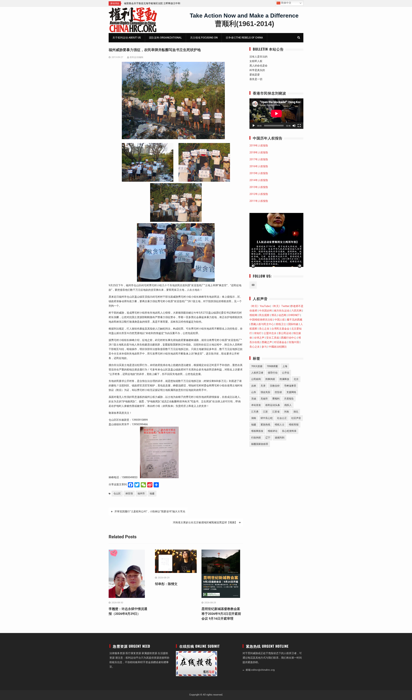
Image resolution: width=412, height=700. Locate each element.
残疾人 (288, 405)
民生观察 (264, 315)
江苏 (265, 411)
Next (299, 266)
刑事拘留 (270, 379)
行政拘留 (256, 437)
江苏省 (276, 411)
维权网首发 (257, 431)
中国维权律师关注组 (261, 319)
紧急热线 (265, 424)
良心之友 (264, 328)
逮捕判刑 (279, 437)
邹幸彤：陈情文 (166, 584)
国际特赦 (293, 324)
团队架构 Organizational (165, 37)
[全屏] (299, 125)
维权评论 (272, 431)
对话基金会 (280, 342)
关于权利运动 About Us (126, 37)
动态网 (282, 315)
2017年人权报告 (258, 159)
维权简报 (294, 424)
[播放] (253, 125)
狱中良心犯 (267, 418)
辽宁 (267, 437)
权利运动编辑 (136, 57)
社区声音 (296, 418)
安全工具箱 (272, 337)
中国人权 (280, 319)
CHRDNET (294, 315)
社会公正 (282, 418)
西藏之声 (267, 342)
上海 (284, 366)
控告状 (278, 392)
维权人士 (279, 424)
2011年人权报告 (258, 200)
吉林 (253, 385)
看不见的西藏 (294, 319)
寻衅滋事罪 (290, 385)
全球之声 (259, 337)
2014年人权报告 (258, 180)
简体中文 (285, 2)
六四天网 (296, 310)
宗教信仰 (275, 385)
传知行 (258, 333)
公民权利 (256, 379)
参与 (264, 346)
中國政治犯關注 (278, 346)
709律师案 (272, 366)
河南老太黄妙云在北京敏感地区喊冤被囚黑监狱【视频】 (205, 522)
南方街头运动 (281, 310)
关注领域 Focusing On (204, 37)
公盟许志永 (270, 333)
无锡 (253, 398)
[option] (153, 3)
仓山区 (117, 493)
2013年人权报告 (258, 187)
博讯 (273, 315)
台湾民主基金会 (280, 328)
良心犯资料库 (289, 431)
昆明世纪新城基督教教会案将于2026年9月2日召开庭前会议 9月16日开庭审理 (221, 613)
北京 (296, 379)
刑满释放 (284, 379)
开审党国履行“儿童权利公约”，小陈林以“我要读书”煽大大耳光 (149, 511)
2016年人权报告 (258, 166)
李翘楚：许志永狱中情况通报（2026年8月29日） (150, 3)
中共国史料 (265, 310)
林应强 (129, 493)
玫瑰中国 (294, 342)
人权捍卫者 (257, 372)
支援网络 (291, 392)
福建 (152, 493)
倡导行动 (272, 372)
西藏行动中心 (288, 337)
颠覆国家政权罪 (259, 444)
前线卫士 (281, 324)
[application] (276, 113)
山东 (253, 392)
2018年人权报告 (258, 152)
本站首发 (256, 405)
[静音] (294, 125)
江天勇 (254, 411)
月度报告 (289, 398)
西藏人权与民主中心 (262, 324)
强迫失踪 (265, 392)
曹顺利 (276, 398)
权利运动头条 (272, 405)
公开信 (285, 372)
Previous (253, 266)
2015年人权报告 (258, 173)
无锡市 (264, 398)
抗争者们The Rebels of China (244, 37)
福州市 (141, 493)
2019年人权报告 (258, 145)
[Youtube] (253, 285)
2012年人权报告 (258, 194)
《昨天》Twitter (280, 306)
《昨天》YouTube (259, 306)
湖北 (295, 411)
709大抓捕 (256, 366)
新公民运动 (284, 333)
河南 (286, 411)
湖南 (253, 418)
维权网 (253, 315)
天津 (263, 385)
